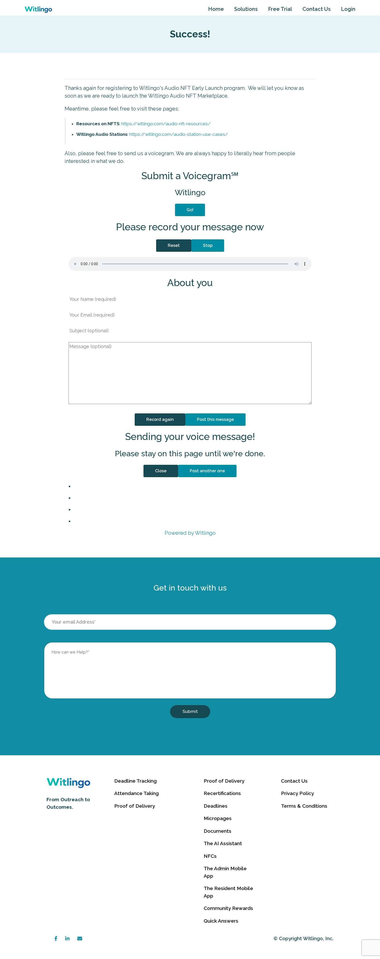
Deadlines (215, 806)
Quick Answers (221, 921)
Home (216, 9)
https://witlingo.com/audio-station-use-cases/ (178, 134)
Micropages (218, 818)
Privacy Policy (297, 793)
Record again (160, 419)
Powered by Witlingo (190, 533)
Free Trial (280, 9)
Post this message (215, 419)
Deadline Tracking (135, 781)
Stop (207, 245)
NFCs (210, 856)
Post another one (207, 470)
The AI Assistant (223, 843)
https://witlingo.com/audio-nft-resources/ (166, 123)
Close (160, 470)
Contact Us (316, 9)
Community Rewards (228, 908)
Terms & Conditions (304, 806)
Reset (174, 245)
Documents (217, 831)
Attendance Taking (136, 793)
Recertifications (222, 793)
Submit (190, 711)
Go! (190, 209)
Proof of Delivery (134, 806)
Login (348, 9)
